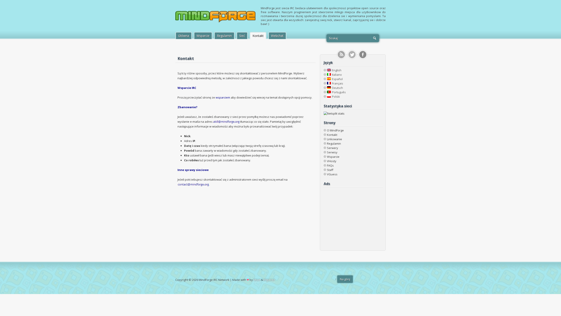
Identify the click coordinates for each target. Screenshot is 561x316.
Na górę (345, 279)
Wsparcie (203, 36)
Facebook (362, 54)
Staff (330, 170)
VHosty (331, 161)
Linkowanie (334, 139)
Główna (183, 36)
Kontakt (258, 36)
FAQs (330, 165)
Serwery (332, 148)
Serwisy (332, 152)
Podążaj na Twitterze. (352, 54)
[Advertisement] (351, 216)
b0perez (269, 280)
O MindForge (335, 130)
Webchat (277, 36)
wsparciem (223, 97)
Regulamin (224, 36)
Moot (257, 280)
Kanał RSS (341, 54)
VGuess (332, 174)
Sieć (242, 36)
